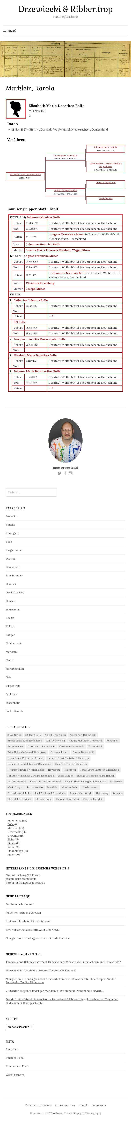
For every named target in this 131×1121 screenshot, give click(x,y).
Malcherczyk (13, 643)
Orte (9, 677)
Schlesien (12, 694)
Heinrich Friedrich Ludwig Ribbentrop (29, 763)
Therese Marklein (93, 799)
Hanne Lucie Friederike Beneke (25, 758)
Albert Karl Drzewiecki (83, 734)
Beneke (10, 524)
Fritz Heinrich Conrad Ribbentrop (27, 752)
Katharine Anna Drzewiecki (45, 781)
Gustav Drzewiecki (83, 752)
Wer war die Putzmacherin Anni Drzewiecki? (33, 929)
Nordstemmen (15, 668)
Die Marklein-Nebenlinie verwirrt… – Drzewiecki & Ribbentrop (44, 999)
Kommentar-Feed (17, 1066)
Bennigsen (12, 533)
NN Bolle (19, 322)
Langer (10, 634)
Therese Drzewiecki (67, 799)
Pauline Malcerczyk (80, 793)
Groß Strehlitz (15, 592)
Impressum (99, 1105)
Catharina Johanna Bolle (30, 300)
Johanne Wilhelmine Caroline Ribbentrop (31, 775)
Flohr (11, 839)
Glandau (11, 584)
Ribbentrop (13, 685)
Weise (11, 847)
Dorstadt (11, 558)
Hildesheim (13, 609)
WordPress (55, 1113)
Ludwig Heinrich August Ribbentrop (85, 781)
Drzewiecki (12, 567)
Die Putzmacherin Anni (20, 904)
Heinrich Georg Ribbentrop (71, 763)
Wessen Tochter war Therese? (57, 970)
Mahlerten (116, 781)
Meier (11, 854)
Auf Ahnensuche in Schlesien (23, 912)
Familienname (14, 575)
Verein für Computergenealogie (25, 882)
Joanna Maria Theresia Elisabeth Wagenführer (58, 250)
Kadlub (10, 617)
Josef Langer (65, 775)
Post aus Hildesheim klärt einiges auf (28, 921)
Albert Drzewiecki (55, 734)
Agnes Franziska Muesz (42, 255)
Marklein (11, 652)
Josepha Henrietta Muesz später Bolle (39, 339)
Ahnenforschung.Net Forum (23, 875)
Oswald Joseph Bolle (19, 793)
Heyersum (54, 769)
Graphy (77, 1113)
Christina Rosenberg (40, 283)
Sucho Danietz (14, 711)
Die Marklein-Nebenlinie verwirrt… (81, 991)
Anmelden (12, 1049)
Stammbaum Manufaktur (21, 878)
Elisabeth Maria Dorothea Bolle (35, 355)
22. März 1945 (33, 734)
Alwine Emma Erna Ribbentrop (25, 740)
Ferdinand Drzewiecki (71, 746)
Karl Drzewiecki (17, 781)
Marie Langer (15, 787)
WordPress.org (15, 1074)
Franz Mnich (95, 746)
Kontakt (84, 1105)
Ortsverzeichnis (65, 1105)
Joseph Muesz (35, 289)
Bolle (9, 541)
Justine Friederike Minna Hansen (95, 775)
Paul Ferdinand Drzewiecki (50, 793)
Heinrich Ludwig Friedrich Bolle (26, 769)
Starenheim (13, 702)
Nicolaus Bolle (69, 787)
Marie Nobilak (35, 787)
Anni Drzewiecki (55, 740)
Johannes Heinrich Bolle (43, 244)
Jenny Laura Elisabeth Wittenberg (100, 769)
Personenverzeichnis (38, 1105)
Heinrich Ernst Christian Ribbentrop (68, 758)
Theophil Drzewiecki (19, 799)
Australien (12, 516)
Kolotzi (10, 626)
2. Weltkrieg (14, 734)
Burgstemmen (14, 550)
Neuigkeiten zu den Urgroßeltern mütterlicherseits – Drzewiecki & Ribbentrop (54, 979)
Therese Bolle (43, 799)
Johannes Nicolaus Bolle (43, 217)
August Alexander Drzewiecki (86, 740)
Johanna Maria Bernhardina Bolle (36, 371)
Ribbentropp (15, 850)
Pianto (12, 843)
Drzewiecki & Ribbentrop (65, 9)
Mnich (9, 660)
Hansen (10, 601)
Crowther (13, 835)
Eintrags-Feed (15, 1057)
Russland (117, 793)
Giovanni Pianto (59, 752)
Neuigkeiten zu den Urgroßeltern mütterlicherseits (37, 938)
